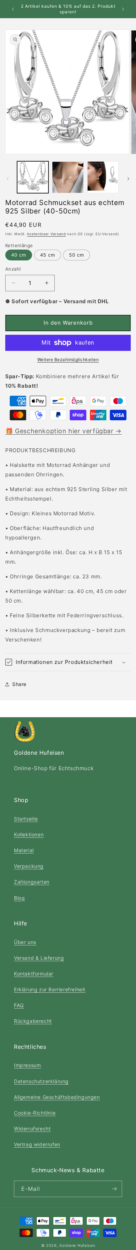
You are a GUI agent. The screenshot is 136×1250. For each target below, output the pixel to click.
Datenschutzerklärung (41, 1081)
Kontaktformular (33, 974)
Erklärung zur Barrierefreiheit (49, 989)
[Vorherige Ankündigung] (13, 9)
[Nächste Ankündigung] (123, 9)
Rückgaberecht (33, 1021)
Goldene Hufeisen (77, 1245)
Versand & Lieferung (39, 958)
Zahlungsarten (32, 882)
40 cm (18, 255)
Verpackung (29, 866)
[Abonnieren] (114, 1189)
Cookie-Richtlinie (34, 1113)
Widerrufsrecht (32, 1129)
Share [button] (19, 684)
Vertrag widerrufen (37, 1144)
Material (24, 850)
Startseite (26, 819)
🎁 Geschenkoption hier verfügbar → (63, 431)
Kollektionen (29, 834)
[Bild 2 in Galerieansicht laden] (67, 177)
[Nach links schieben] (7, 178)
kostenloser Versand (46, 234)
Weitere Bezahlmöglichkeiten (68, 359)
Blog (19, 898)
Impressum (27, 1065)
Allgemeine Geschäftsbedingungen (57, 1097)
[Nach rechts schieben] (128, 178)
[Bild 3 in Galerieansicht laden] (103, 177)
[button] (68, 662)
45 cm (47, 255)
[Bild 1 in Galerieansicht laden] (32, 177)
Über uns (25, 942)
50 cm (76, 255)
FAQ (19, 1005)
